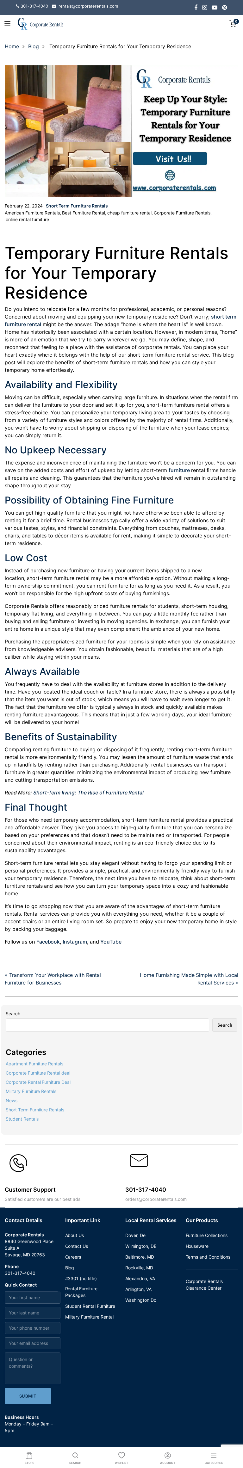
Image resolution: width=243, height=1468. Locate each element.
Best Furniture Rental (83, 212)
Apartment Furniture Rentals (34, 1063)
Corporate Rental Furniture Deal (38, 1082)
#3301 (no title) (81, 1278)
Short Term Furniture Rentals (77, 205)
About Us (74, 1235)
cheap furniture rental (129, 212)
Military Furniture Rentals (31, 1091)
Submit (28, 1396)
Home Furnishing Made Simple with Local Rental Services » (189, 979)
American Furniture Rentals (32, 212)
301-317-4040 (20, 1273)
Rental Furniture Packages (81, 1292)
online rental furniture (27, 219)
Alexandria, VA (140, 1278)
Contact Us (76, 1246)
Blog (33, 46)
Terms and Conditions (208, 1257)
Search (13, 1013)
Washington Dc (140, 1300)
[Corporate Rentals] (40, 24)
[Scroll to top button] (233, 1438)
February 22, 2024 (24, 205)
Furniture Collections (206, 1235)
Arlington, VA (138, 1289)
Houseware (197, 1246)
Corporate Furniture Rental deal (38, 1073)
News (11, 1100)
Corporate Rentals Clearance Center (204, 1285)
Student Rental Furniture (90, 1306)
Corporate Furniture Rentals (182, 212)
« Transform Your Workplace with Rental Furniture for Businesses (53, 979)
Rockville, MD (139, 1267)
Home (12, 46)
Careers (73, 1257)
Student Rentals (22, 1119)
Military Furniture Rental (89, 1317)
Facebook (48, 941)
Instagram (75, 941)
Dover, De (135, 1235)
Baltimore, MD (139, 1257)
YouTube (111, 941)
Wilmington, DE (140, 1246)
